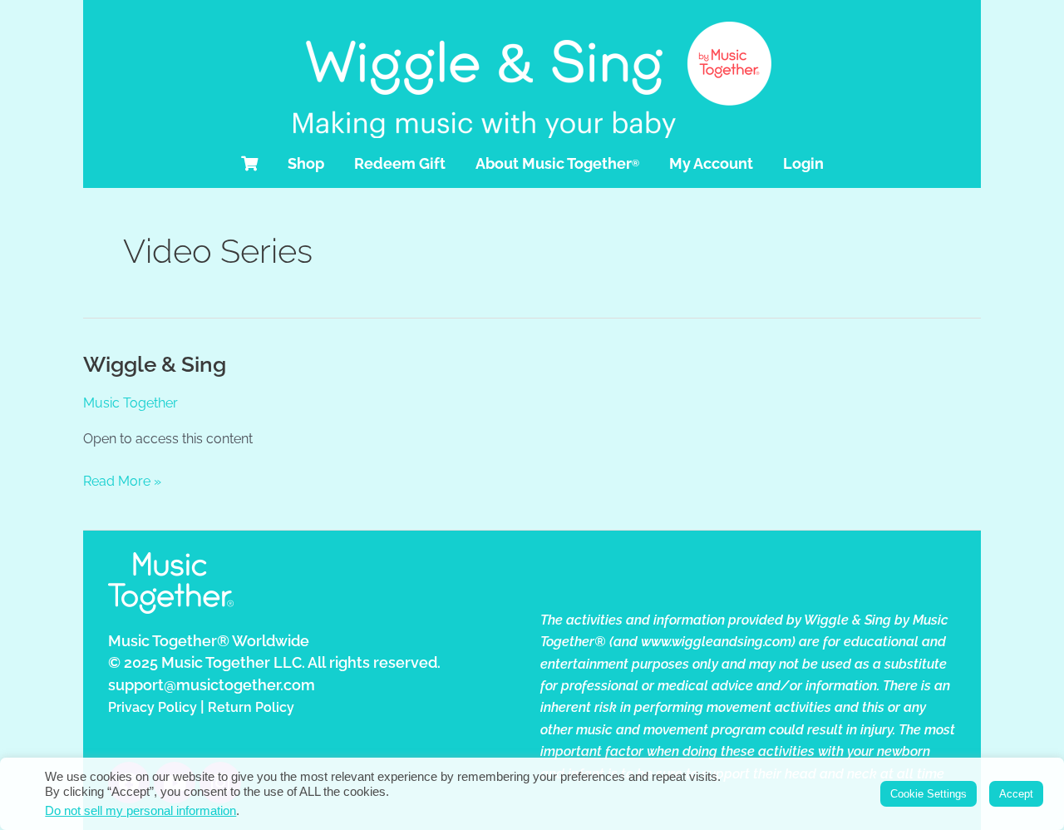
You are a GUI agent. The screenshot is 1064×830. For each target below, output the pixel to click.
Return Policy (251, 707)
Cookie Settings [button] (928, 794)
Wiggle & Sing (154, 364)
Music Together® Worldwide (208, 641)
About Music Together (557, 163)
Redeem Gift (400, 163)
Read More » (122, 480)
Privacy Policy (152, 707)
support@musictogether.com (211, 685)
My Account (711, 163)
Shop (306, 163)
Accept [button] (1016, 794)
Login (803, 163)
